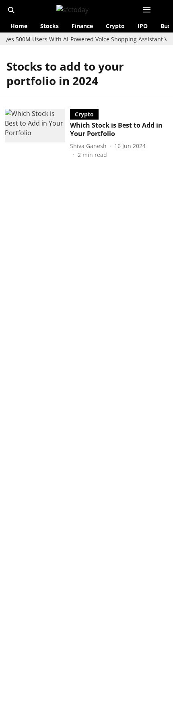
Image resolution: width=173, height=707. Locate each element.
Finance (82, 26)
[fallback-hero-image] (37, 134)
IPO (143, 26)
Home (18, 26)
